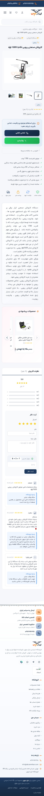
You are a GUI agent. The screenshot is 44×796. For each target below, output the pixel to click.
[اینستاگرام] (39, 662)
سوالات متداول (12, 788)
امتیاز (35, 419)
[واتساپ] (27, 662)
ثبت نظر (30, 471)
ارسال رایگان (36, 698)
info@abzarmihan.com (30, 765)
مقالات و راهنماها (34, 689)
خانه (40, 29)
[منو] (4, 12)
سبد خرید (37, 727)
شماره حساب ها (35, 702)
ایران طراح (18, 783)
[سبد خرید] (10, 12)
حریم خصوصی (23, 788)
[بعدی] (7, 338)
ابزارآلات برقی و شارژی (30, 29)
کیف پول (37, 736)
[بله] (21, 662)
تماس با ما (36, 748)
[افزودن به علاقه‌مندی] (18, 319)
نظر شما (34, 439)
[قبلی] (37, 338)
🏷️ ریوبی (36, 43)
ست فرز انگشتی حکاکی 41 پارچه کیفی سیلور (25, 339)
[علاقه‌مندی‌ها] (16, 12)
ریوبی (38, 105)
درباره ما (37, 744)
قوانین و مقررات (35, 788)
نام (35, 429)
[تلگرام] (33, 662)
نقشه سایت (37, 793)
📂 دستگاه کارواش (33, 38)
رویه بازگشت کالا (34, 711)
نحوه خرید (36, 706)
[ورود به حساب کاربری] (22, 12)
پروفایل (37, 740)
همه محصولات (35, 685)
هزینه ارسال (36, 694)
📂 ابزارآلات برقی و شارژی (15, 38)
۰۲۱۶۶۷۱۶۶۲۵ (29, 632)
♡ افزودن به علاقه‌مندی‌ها (30, 151)
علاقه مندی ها (35, 731)
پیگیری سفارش (35, 723)
